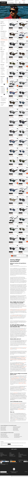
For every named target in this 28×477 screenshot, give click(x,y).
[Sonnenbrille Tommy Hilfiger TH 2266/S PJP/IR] (13, 248)
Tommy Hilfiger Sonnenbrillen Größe (16, 403)
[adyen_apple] (8, 461)
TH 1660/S (23, 367)
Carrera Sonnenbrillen (3, 429)
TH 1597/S (25, 366)
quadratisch (3, 73)
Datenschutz (3, 473)
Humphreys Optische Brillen (4, 435)
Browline (22, 377)
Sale (16, 419)
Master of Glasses (21, 382)
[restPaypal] (6, 461)
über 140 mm (4, 36)
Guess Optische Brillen (17, 434)
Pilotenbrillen (21, 329)
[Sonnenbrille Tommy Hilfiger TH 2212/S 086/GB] (13, 131)
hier (22, 445)
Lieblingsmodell (15, 392)
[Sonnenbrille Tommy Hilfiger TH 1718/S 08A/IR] (13, 24)
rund (2, 57)
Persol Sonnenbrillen (3, 428)
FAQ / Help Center (21, 454)
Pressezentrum (2, 454)
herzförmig (3, 69)
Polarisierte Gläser (3, 99)
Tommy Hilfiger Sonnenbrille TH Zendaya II (16, 315)
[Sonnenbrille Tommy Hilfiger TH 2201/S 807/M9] (13, 238)
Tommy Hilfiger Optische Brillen (18, 436)
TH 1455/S (23, 362)
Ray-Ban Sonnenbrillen (3, 426)
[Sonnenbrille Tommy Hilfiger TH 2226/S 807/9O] (13, 43)
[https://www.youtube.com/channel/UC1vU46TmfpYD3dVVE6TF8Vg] (27, 461)
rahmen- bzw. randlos (18, 348)
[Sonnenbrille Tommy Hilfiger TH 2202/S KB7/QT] (13, 228)
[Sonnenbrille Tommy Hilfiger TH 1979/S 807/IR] (13, 170)
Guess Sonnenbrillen (15, 428)
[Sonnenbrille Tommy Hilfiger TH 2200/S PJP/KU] (13, 189)
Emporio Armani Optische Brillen (5, 437)
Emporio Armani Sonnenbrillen (17, 426)
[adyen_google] (1, 462)
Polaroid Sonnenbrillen (3, 430)
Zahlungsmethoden (20, 409)
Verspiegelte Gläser (4, 100)
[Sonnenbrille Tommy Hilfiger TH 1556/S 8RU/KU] (13, 141)
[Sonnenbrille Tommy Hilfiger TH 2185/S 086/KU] (13, 150)
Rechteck (3, 52)
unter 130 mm (4, 32)
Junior (2, 29)
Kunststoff (12, 379)
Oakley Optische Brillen (3, 434)
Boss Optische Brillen (16, 435)
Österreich (24, 0)
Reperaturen (20, 383)
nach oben (26, 471)
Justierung (25, 383)
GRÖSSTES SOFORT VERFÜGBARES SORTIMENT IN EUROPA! (7, 0)
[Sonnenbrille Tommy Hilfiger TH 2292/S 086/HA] (13, 102)
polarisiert (22, 387)
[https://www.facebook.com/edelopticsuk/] (24, 461)
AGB (0, 473)
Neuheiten (3, 43)
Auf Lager (3, 44)
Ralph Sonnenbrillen (15, 429)
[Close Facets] (4, 19)
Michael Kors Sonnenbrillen (16, 427)
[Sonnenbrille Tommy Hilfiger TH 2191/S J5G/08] (13, 209)
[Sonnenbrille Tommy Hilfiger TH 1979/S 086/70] (13, 53)
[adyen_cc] (0, 461)
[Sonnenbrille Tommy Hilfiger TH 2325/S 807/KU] (13, 180)
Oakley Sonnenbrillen (3, 427)
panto (2, 56)
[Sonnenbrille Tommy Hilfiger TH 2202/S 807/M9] (13, 111)
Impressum (6, 473)
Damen (2, 26)
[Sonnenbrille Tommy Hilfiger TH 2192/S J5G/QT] (13, 160)
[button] (3, 2)
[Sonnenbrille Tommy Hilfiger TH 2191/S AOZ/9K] (13, 63)
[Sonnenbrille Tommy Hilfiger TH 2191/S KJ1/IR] (13, 73)
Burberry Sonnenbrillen (16, 430)
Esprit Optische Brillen (17, 437)
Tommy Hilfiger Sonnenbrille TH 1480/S (21, 357)
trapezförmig (3, 74)
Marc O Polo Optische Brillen (4, 436)
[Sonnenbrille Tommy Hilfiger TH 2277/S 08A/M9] (13, 121)
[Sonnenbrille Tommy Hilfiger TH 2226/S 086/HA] (13, 34)
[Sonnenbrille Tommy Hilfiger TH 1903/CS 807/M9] (13, 219)
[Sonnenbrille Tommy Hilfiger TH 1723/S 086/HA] (13, 199)
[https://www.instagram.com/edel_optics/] (25, 461)
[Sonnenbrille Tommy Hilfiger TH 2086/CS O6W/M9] (13, 82)
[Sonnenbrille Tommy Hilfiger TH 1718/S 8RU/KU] (13, 92)
